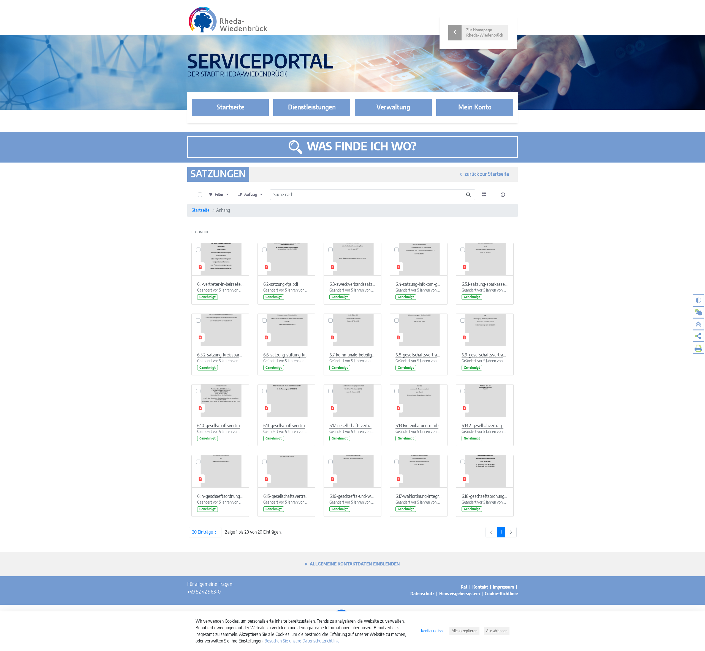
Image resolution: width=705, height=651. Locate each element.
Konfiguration (432, 631)
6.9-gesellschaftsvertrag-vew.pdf (485, 355)
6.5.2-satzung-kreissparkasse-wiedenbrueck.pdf (220, 355)
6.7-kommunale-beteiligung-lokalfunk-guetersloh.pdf (352, 355)
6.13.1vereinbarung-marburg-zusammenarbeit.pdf (418, 426)
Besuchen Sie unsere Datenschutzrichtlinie (302, 641)
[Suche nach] (468, 194)
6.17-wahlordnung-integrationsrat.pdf (418, 496)
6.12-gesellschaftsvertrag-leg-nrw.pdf (352, 426)
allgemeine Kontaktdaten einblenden (355, 564)
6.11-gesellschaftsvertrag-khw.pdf (286, 426)
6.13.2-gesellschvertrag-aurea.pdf (485, 426)
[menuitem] (698, 336)
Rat (464, 587)
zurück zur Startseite (487, 174)
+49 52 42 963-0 (204, 592)
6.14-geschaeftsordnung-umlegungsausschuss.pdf (220, 496)
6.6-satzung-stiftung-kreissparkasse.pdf (286, 355)
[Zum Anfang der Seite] (698, 323)
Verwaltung (393, 107)
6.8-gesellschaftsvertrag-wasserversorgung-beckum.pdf (418, 355)
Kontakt (480, 587)
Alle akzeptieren (464, 631)
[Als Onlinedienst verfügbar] (698, 311)
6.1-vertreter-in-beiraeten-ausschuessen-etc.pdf (220, 284)
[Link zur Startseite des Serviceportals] (228, 20)
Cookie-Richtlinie (501, 594)
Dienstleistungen (312, 107)
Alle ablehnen (496, 631)
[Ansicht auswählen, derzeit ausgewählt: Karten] (487, 194)
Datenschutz (422, 594)
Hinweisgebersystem (459, 594)
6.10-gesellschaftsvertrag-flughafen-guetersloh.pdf (220, 426)
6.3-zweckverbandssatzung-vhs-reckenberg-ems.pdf (352, 284)
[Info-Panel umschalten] (502, 194)
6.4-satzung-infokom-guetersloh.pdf (418, 284)
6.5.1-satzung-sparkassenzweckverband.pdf (485, 284)
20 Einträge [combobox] (202, 532)
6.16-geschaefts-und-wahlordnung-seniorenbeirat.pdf (352, 496)
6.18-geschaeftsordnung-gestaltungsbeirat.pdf (485, 496)
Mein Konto (475, 107)
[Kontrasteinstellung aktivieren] (698, 299)
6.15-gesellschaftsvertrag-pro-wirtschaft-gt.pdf (286, 496)
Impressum (503, 587)
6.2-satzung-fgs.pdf (280, 284)
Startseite (230, 107)
